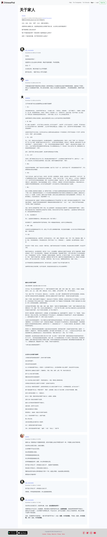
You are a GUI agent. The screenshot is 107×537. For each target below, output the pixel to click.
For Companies (77, 2)
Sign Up (102, 2)
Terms (63, 534)
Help (70, 2)
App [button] (92, 2)
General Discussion (47, 18)
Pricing (49, 534)
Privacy (59, 534)
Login (97, 2)
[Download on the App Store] (22, 532)
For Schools (86, 2)
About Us (54, 534)
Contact (44, 534)
